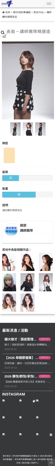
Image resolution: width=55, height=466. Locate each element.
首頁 (7, 12)
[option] (28, 80)
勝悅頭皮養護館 (22, 12)
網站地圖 (25, 463)
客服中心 (35, 463)
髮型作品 (39, 12)
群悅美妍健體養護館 (23, 459)
